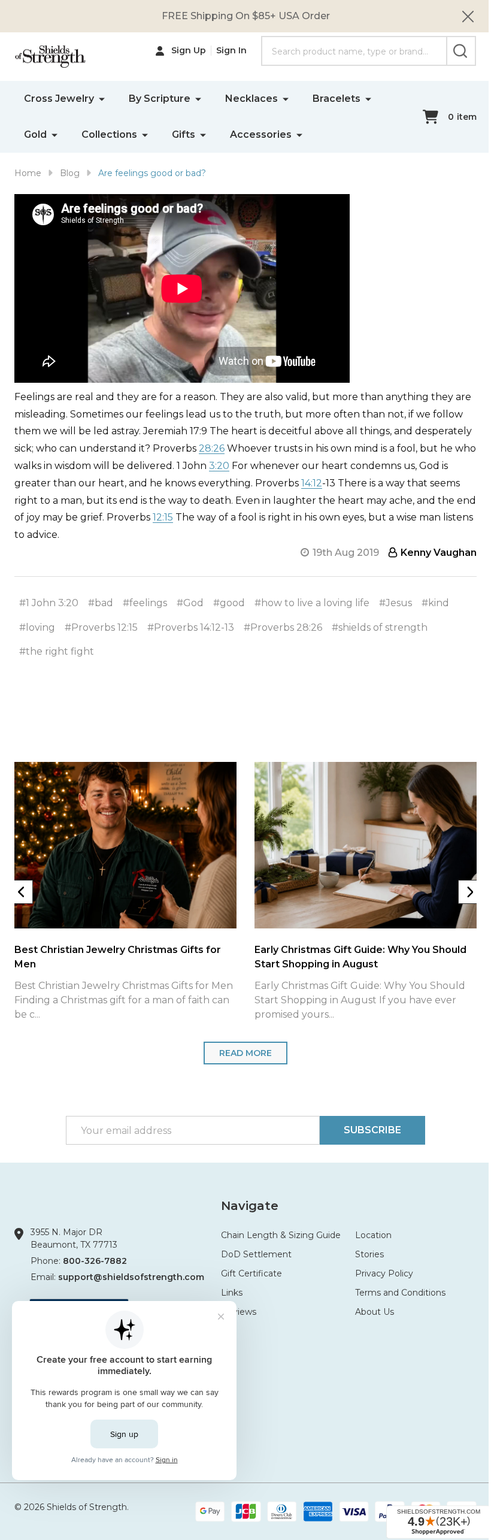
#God (190, 603)
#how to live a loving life (311, 603)
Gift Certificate (251, 1273)
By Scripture (159, 98)
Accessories (261, 134)
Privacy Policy (384, 1273)
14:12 (311, 483)
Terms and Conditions (400, 1292)
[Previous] (21, 892)
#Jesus (395, 603)
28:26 (212, 448)
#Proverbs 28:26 (283, 627)
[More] (102, 98)
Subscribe (372, 1130)
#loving (37, 627)
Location (373, 1235)
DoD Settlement (256, 1254)
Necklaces (251, 98)
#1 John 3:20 (48, 603)
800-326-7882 (95, 1260)
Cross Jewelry (59, 98)
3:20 (219, 465)
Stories (369, 1254)
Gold (35, 134)
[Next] (470, 892)
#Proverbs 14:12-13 (190, 627)
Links (232, 1292)
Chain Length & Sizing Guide (281, 1235)
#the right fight (56, 651)
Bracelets (336, 98)
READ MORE (245, 1053)
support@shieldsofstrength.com (131, 1277)
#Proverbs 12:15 (101, 627)
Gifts (183, 134)
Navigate (249, 1206)
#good (229, 603)
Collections (109, 134)
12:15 (163, 517)
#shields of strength (380, 627)
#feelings (145, 603)
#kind (435, 603)
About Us (374, 1311)
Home (27, 173)
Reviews (238, 1311)
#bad (100, 603)
